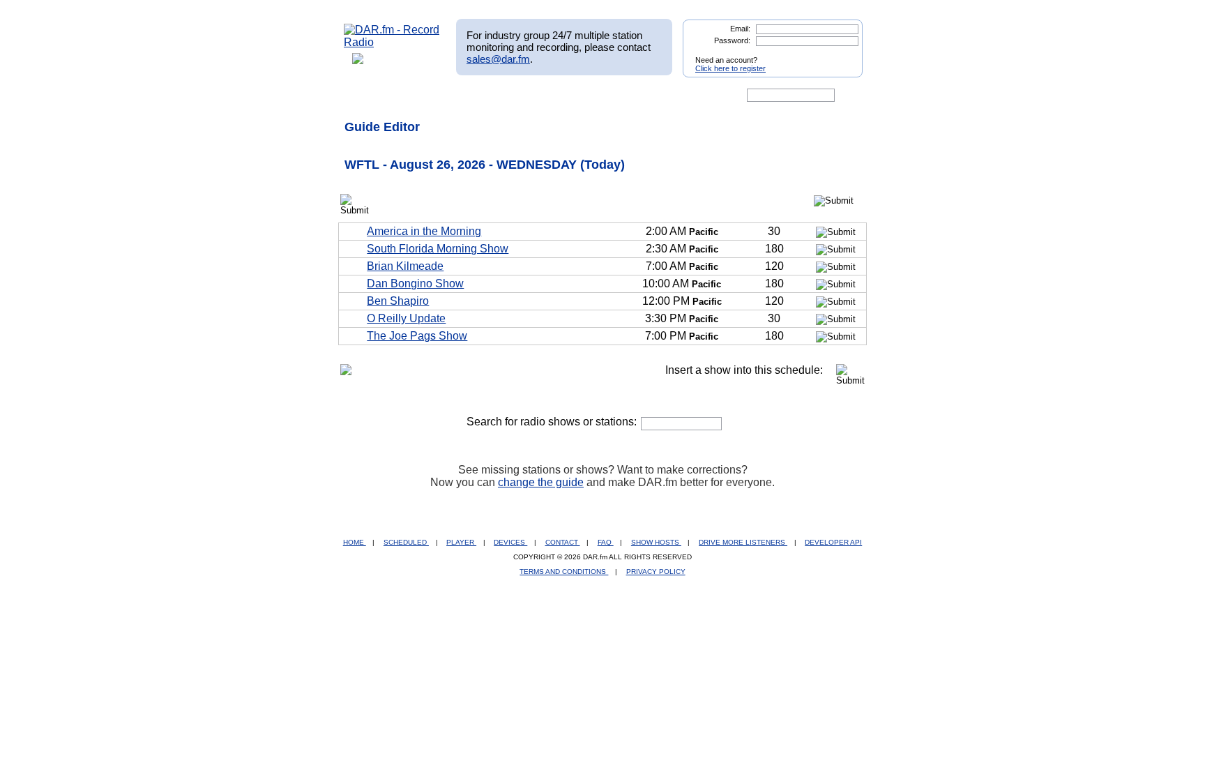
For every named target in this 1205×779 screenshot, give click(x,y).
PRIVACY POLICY (655, 571)
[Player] (504, 95)
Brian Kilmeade (405, 266)
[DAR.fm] (392, 42)
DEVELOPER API (833, 542)
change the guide (541, 482)
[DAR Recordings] (436, 95)
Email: (740, 28)
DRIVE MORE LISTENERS (743, 542)
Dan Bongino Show (415, 283)
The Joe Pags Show (417, 336)
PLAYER (461, 542)
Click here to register (730, 68)
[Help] (561, 95)
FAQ (606, 542)
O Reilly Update (406, 318)
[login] (841, 54)
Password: (732, 40)
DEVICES (510, 542)
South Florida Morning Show (437, 249)
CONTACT (562, 542)
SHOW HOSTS (656, 542)
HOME (354, 542)
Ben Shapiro (398, 301)
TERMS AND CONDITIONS (564, 571)
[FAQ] (614, 95)
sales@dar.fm (498, 59)
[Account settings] (670, 95)
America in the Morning (424, 231)
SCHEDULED (406, 542)
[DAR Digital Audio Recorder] (367, 95)
